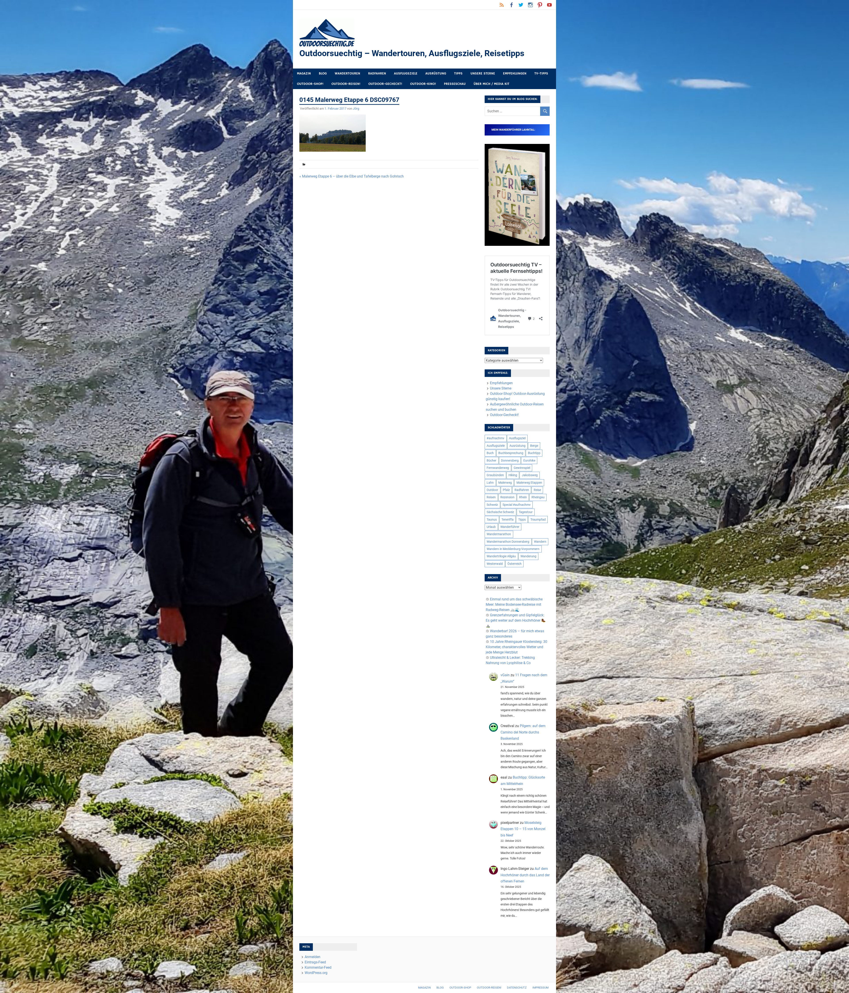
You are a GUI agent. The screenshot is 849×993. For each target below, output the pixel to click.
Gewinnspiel (522, 468)
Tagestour (526, 512)
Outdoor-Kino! (423, 84)
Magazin (304, 73)
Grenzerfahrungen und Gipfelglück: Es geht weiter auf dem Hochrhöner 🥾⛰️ (516, 620)
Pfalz (506, 490)
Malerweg (505, 482)
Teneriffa (507, 519)
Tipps (458, 73)
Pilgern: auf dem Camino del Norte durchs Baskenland (523, 732)
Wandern (540, 541)
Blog (323, 73)
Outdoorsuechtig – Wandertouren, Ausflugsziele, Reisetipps (411, 53)
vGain (505, 675)
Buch (490, 453)
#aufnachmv (495, 438)
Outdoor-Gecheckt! (385, 84)
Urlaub (491, 527)
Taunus (492, 519)
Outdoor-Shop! (310, 84)
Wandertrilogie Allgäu (501, 556)
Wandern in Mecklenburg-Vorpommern (513, 549)
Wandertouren (347, 73)
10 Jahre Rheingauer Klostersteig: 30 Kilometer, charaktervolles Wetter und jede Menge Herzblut (516, 647)
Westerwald (495, 563)
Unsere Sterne (482, 73)
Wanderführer (509, 527)
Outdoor (492, 490)
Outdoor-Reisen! (345, 84)
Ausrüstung (435, 73)
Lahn (490, 482)
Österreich (514, 563)
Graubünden (495, 475)
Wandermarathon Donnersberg (508, 541)
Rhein (523, 497)
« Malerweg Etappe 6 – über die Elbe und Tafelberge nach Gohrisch (351, 176)
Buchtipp (534, 453)
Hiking (513, 475)
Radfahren (377, 73)
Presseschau (455, 84)
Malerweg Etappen (529, 482)
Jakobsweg (530, 475)
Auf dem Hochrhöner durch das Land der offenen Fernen (525, 875)
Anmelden (312, 957)
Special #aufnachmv (517, 504)
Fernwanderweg (498, 468)
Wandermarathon (499, 534)
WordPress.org (316, 973)
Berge (534, 445)
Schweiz (492, 504)
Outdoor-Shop (460, 987)
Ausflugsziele (405, 73)
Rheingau (538, 497)
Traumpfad (538, 519)
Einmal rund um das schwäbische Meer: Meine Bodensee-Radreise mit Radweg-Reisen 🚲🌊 (514, 604)
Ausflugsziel (517, 438)
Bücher (491, 460)
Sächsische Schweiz (500, 512)
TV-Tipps (541, 73)
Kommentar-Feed (318, 967)
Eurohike (529, 460)
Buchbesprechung (510, 453)
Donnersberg (510, 460)
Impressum (540, 987)
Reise (537, 490)
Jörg (356, 108)
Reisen (491, 497)
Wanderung (528, 556)
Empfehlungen (514, 73)
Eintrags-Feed (315, 962)
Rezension (507, 497)
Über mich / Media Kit (491, 84)
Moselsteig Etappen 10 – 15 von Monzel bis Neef (523, 829)
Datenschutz (517, 987)
